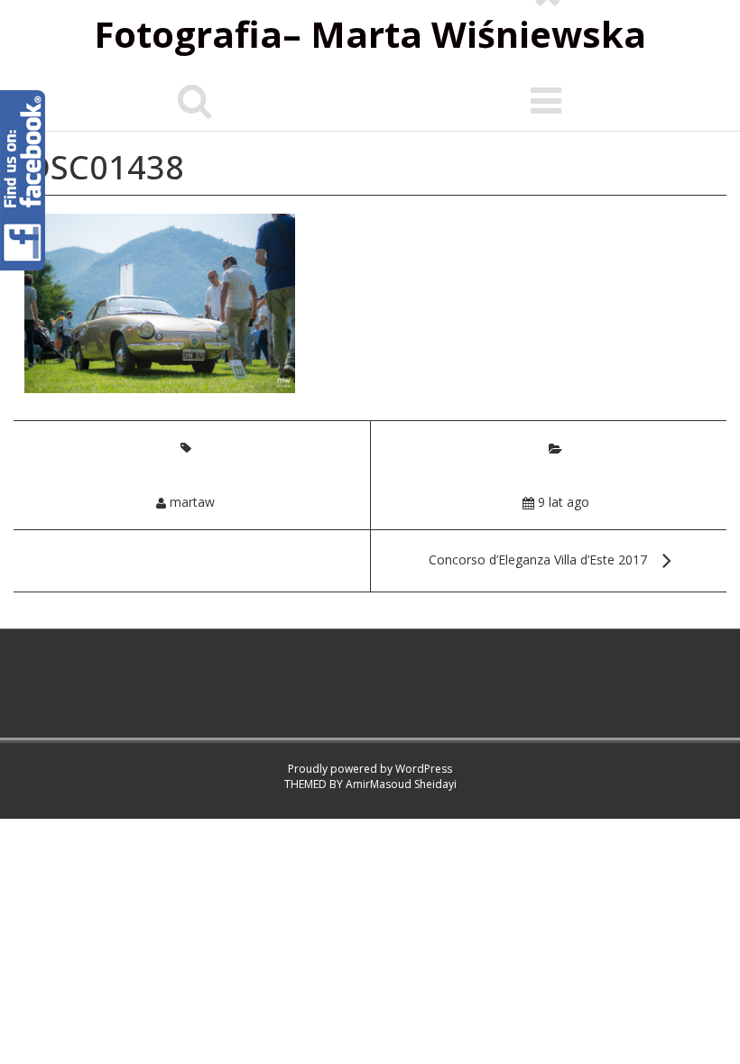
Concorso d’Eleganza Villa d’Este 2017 (538, 559)
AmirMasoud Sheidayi (401, 784)
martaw (192, 501)
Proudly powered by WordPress (370, 768)
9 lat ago (563, 501)
